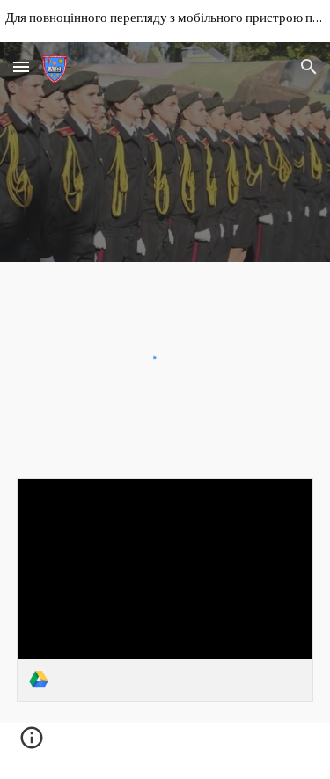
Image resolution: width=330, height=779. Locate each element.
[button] (21, 66)
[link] (165, 589)
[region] (165, 21)
